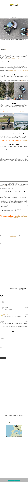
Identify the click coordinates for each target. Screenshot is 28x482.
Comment (1, 347)
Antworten (26, 301)
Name (1, 335)
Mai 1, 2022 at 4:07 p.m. (5, 315)
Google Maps (12, 75)
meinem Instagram (25, 140)
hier (4, 212)
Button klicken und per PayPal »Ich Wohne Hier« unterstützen (17, 111)
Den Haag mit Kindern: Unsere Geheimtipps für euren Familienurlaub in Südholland (13, 288)
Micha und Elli (5, 314)
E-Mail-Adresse (2, 338)
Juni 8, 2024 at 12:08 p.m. (5, 322)
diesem (22, 80)
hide (5, 49)
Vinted (12, 209)
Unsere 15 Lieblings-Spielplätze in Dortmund (13, 58)
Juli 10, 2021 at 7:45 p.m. (5, 295)
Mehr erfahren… (14, 418)
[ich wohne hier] (14, 5)
